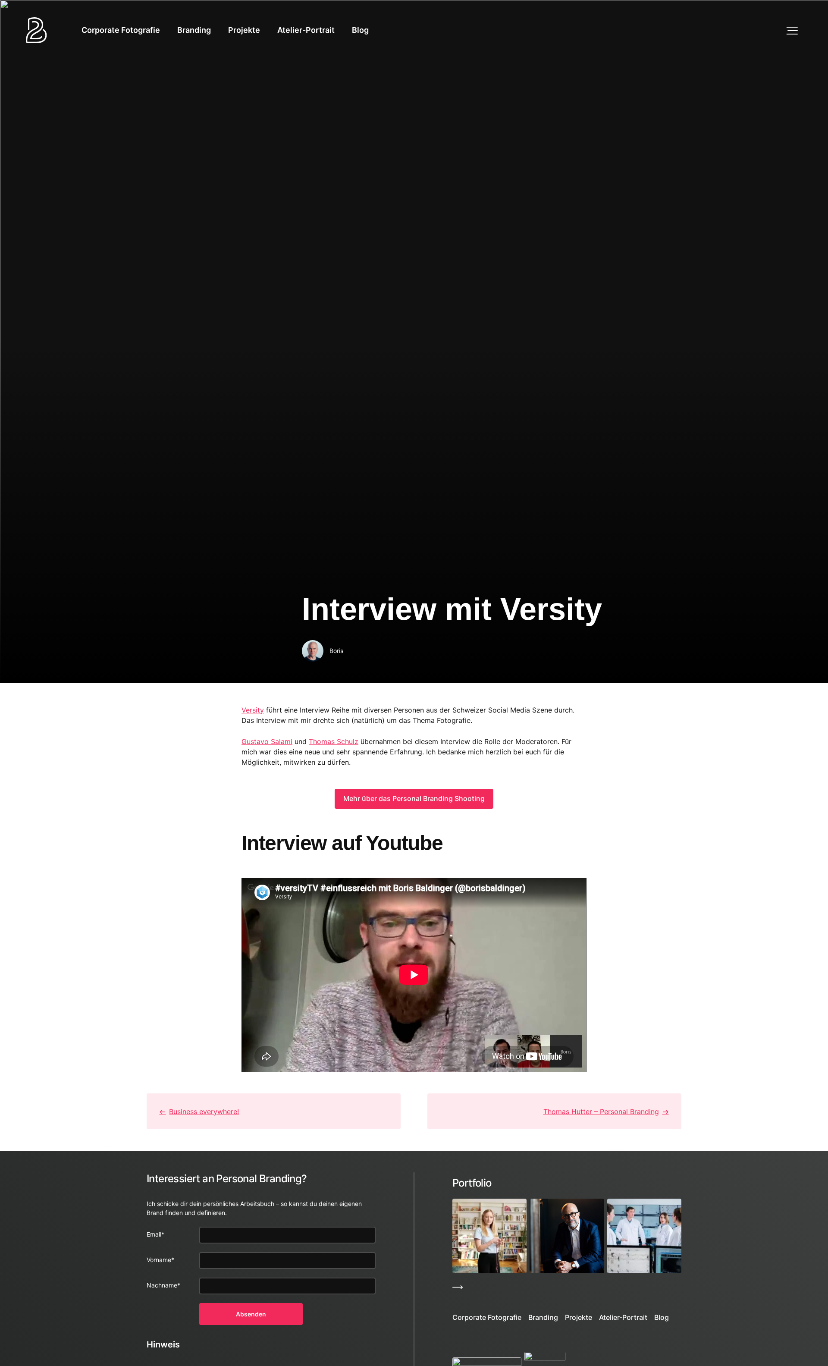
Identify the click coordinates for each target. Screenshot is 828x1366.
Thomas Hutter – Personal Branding (601, 1111)
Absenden (251, 1314)
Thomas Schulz (333, 741)
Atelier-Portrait (306, 30)
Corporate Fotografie (121, 30)
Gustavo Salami (267, 741)
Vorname (160, 1259)
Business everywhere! (204, 1111)
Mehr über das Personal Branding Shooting (414, 798)
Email (155, 1234)
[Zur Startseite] (36, 30)
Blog (360, 30)
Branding (194, 30)
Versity (253, 710)
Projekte (244, 30)
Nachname (163, 1285)
